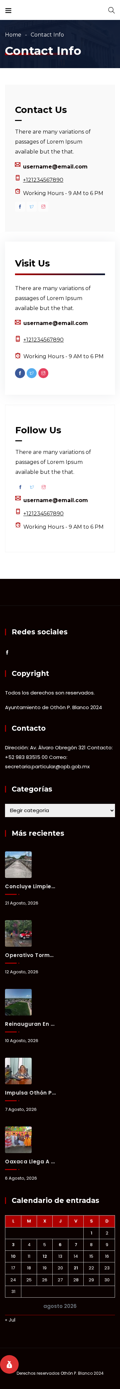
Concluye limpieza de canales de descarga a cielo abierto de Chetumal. (30, 886)
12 (45, 1256)
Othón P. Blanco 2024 (82, 1373)
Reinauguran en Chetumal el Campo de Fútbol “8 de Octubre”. (30, 1023)
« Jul (10, 1319)
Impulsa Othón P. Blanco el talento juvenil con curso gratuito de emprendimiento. (30, 1092)
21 (76, 1268)
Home (13, 35)
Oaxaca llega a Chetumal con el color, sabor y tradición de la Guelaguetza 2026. (30, 1161)
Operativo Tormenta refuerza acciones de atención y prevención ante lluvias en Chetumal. (30, 955)
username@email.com (55, 166)
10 (13, 1256)
